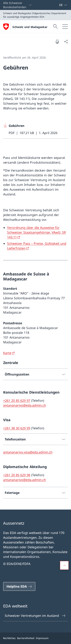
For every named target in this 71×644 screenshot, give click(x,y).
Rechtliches (9, 638)
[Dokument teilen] (66, 41)
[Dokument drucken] (57, 41)
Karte (7, 353)
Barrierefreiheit (25, 638)
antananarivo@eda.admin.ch (24, 405)
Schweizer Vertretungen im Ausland (32, 615)
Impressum (42, 638)
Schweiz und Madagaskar (29, 27)
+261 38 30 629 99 (16, 428)
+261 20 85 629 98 (16, 475)
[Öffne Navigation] (65, 27)
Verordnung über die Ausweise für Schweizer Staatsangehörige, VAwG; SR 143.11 (36, 232)
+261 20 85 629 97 (16, 400)
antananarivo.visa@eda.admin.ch (27, 452)
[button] (64, 565)
